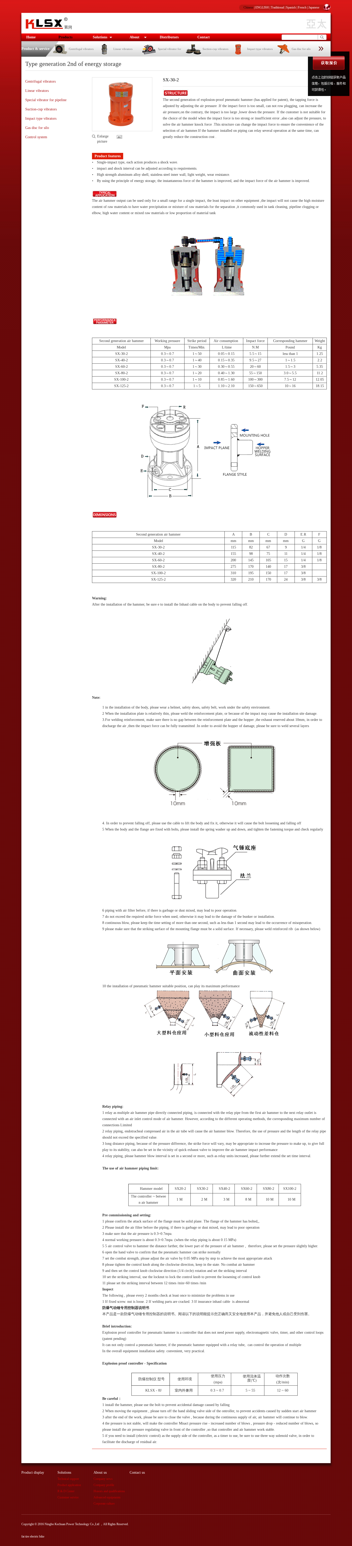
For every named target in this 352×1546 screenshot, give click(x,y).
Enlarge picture (102, 136)
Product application (69, 1485)
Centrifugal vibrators (81, 48)
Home (31, 37)
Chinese (248, 7)
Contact (203, 37)
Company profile (104, 1485)
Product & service (35, 49)
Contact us (137, 1472)
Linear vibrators (122, 48)
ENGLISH (262, 7)
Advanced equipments (107, 1497)
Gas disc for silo (301, 48)
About (134, 37)
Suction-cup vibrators (215, 48)
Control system (36, 137)
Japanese (313, 7)
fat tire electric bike (32, 1536)
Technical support (68, 1479)
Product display (32, 1472)
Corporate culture (104, 1503)
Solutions (100, 37)
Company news (103, 1479)
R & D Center (65, 1491)
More (120, 137)
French (302, 7)
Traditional (277, 7)
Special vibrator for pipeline (45, 100)
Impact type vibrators (260, 48)
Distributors (169, 37)
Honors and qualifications (109, 1491)
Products (65, 37)
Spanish (291, 7)
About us (100, 1472)
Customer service (68, 1497)
